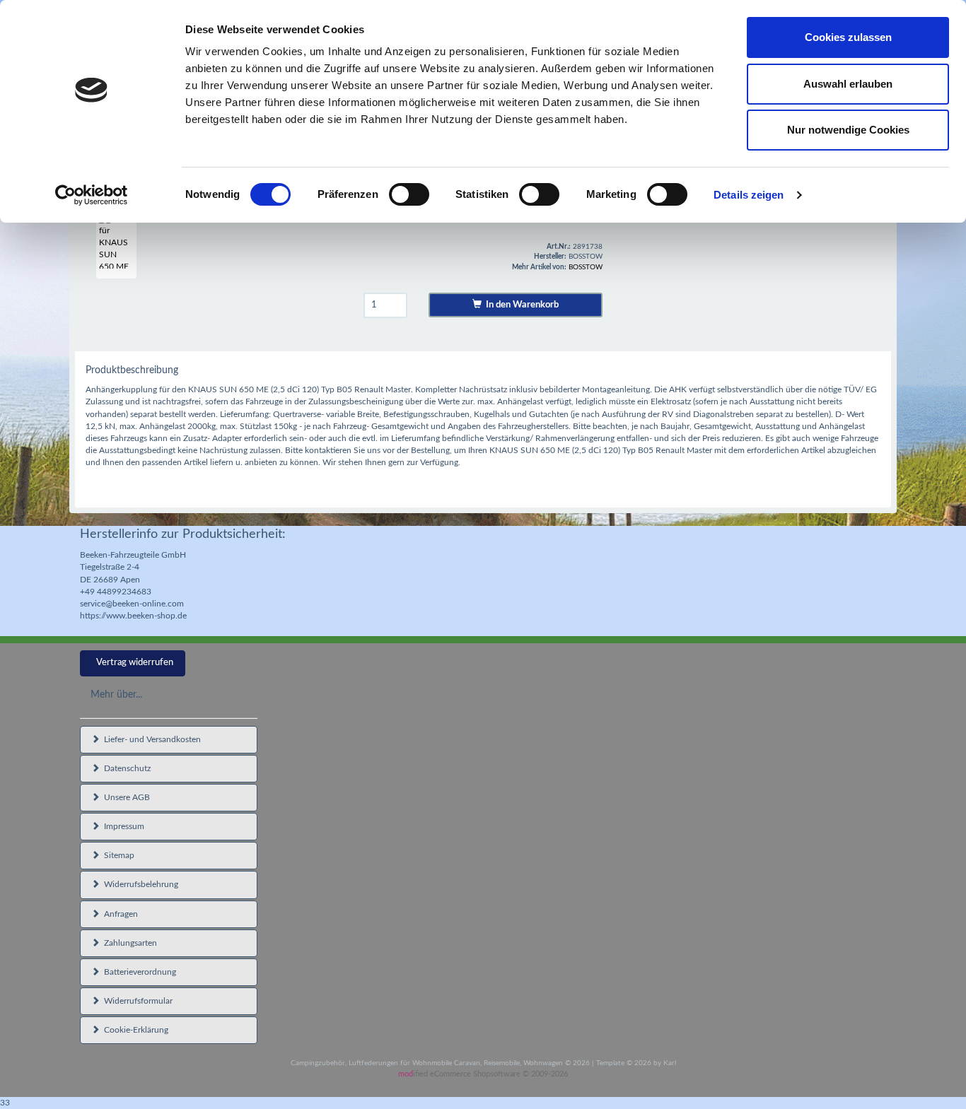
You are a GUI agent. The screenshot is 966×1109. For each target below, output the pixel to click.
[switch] (409, 194)
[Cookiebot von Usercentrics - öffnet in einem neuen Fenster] (91, 195)
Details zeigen (749, 195)
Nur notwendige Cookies (848, 130)
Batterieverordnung (138, 972)
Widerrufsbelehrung (139, 884)
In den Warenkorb (520, 305)
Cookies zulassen (848, 37)
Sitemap (117, 855)
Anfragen (119, 914)
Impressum (122, 826)
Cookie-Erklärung (134, 1030)
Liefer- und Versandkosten (150, 739)
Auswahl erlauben (847, 84)
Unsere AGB (125, 797)
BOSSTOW (586, 267)
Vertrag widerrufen (134, 662)
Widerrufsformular (136, 1001)
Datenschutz (125, 768)
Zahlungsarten (128, 943)
